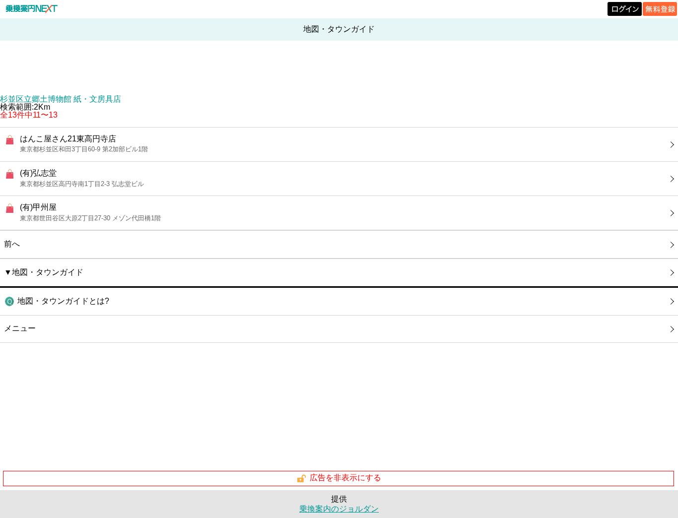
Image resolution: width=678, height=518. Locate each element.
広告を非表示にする (345, 478)
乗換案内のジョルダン (339, 509)
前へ (12, 244)
